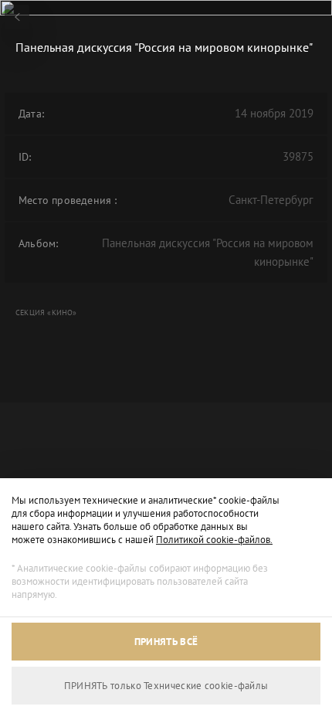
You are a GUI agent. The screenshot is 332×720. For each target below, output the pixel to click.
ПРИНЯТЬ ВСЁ (166, 641)
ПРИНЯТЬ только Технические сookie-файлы (166, 685)
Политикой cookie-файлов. (214, 539)
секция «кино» (46, 312)
